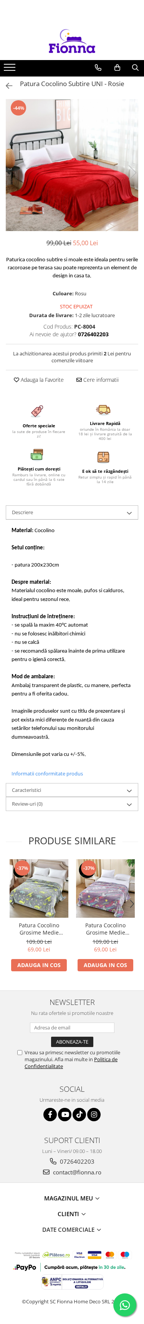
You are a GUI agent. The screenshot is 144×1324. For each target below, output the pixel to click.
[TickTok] (79, 1114)
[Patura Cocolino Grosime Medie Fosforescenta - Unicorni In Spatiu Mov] (105, 888)
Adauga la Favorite (41, 379)
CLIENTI (69, 1214)
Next (132, 173)
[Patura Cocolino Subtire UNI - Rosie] (72, 165)
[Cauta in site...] (135, 67)
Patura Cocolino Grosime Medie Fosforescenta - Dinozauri (39, 929)
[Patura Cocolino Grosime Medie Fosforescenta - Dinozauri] (39, 888)
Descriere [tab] (22, 512)
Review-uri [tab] (27, 803)
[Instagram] (94, 1114)
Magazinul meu (69, 1198)
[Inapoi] (6, 86)
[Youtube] (64, 1114)
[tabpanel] (72, 165)
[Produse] (10, 69)
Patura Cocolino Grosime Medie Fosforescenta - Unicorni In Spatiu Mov (105, 929)
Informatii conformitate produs (47, 773)
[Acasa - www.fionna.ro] (72, 41)
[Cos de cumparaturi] (117, 67)
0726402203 (76, 1161)
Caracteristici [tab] (26, 790)
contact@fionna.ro (76, 1172)
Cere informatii (100, 379)
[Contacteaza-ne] (98, 67)
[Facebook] (50, 1114)
